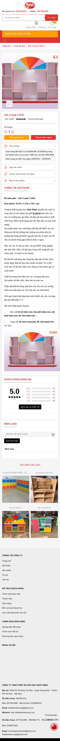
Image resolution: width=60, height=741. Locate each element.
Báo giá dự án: (14, 11)
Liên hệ (5, 579)
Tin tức (5, 575)
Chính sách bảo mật (11, 594)
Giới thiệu (6, 565)
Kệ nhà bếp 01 (15, 508)
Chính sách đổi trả (10, 631)
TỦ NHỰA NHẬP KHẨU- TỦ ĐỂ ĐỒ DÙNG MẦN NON (15, 473)
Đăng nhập (31, 27)
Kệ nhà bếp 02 (44, 508)
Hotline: (39, 11)
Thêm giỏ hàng (16, 137)
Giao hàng (6, 603)
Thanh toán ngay (43, 137)
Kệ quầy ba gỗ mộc (44, 473)
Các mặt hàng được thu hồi (14, 612)
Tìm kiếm (51, 18)
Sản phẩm (6, 570)
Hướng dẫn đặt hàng (11, 627)
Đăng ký (42, 27)
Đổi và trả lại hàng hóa (12, 608)
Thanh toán (7, 598)
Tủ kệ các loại (19, 46)
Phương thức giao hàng (12, 636)
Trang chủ (6, 46)
